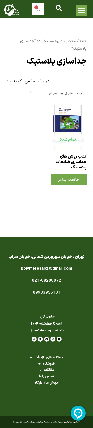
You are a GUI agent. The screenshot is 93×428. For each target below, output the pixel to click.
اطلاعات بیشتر (69, 180)
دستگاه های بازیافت (48, 357)
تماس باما (46, 376)
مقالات (49, 370)
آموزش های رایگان (46, 382)
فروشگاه (49, 363)
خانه (83, 41)
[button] (81, 10)
